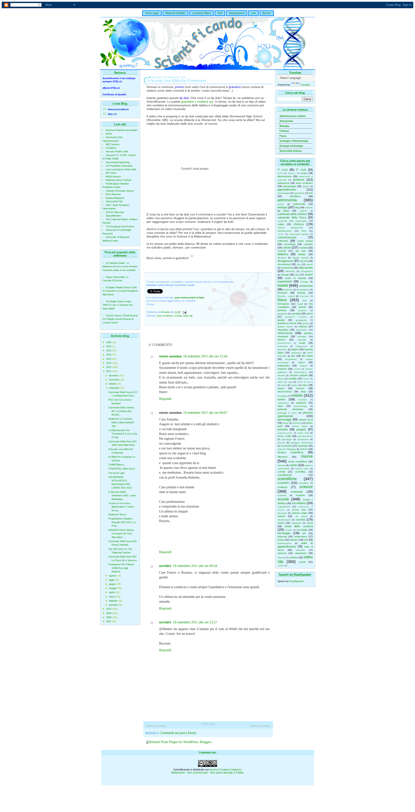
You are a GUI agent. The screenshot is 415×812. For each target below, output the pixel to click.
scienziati (297, 491)
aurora (281, 204)
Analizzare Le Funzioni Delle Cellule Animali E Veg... (121, 422)
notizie (296, 395)
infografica (283, 329)
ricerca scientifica (290, 452)
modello (293, 378)
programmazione (285, 433)
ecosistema (287, 267)
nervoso (300, 388)
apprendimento (287, 189)
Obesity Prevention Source (120, 190)
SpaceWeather (113, 215)
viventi (302, 562)
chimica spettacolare (290, 227)
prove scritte (284, 436)
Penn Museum (113, 194)
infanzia (303, 326)
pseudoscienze (305, 436)
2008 (109, 617)
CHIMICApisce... (117, 464)
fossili (300, 304)
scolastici (282, 495)
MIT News (111, 173)
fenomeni (282, 292)
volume (281, 566)
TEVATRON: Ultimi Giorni (121, 468)
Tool (219, 13)
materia (303, 366)
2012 (109, 367)
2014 (109, 359)
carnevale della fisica (292, 217)
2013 (109, 363)
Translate (305, 84)
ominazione (283, 403)
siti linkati (301, 516)
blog (297, 207)
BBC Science (113, 144)
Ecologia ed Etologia (291, 146)
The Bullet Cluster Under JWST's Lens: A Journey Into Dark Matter (117, 305)
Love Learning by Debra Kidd (121, 169)
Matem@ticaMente (118, 109)
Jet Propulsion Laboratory (119, 165)
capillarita (303, 211)
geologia (296, 313)
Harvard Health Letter (117, 151)
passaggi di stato (287, 413)
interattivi (301, 336)
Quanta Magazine (115, 198)
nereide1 (165, 566)
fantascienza (303, 289)
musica (294, 385)
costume (308, 244)
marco (301, 362)
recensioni (286, 445)
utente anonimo (170, 356)
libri (293, 356)
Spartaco (292, 173)
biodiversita (299, 204)
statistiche (297, 523)
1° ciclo (283, 169)
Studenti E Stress (117, 514)
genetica (282, 310)
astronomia (287, 200)
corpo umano (305, 241)
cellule (281, 224)
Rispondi (165, 399)
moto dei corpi (285, 382)
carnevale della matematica (292, 221)
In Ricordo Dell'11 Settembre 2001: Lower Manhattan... (122, 495)
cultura (287, 247)
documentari (284, 264)
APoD (109, 133)
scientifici (283, 482)
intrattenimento (284, 343)
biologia (282, 207)
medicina (282, 369)
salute (293, 465)
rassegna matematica (301, 442)
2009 (109, 613)
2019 (109, 346)
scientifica (300, 471)
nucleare (302, 399)
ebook (309, 264)
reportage (302, 445)
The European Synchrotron (120, 226)
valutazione (300, 553)
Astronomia (286, 121)
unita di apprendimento (295, 544)
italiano (294, 349)
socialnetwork (284, 520)
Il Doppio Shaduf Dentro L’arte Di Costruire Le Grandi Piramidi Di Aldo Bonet (120, 291)
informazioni (285, 333)
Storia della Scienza (290, 151)
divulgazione (285, 261)
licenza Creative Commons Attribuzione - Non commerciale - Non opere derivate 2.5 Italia (207, 771)
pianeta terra (306, 419)
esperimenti (285, 281)
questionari (302, 439)
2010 (109, 609)
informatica (301, 330)
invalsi (302, 343)
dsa (298, 264)
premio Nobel (300, 426)
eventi (283, 285)
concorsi (283, 240)
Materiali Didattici (175, 13)
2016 (109, 350)
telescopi (282, 536)
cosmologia (289, 244)
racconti (281, 442)
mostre (306, 379)
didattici (302, 254)
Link (253, 13)
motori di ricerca (305, 382)
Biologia (284, 126)
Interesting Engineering (118, 162)
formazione (283, 304)
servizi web (299, 509)
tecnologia (302, 530)
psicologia (287, 439)
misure (281, 378)
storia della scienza (298, 526)
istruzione (282, 349)
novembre (114, 379)
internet (281, 339)
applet (306, 186)
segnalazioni (284, 506)
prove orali (303, 433)
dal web (300, 251)
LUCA (280, 173)
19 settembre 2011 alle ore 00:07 (205, 412)
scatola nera (301, 468)
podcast (297, 423)
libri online (307, 356)
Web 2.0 (112, 114)
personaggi (284, 419)
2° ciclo (301, 169)
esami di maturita (295, 278)
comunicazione (287, 237)
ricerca (303, 449)
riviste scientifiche (297, 461)
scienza (282, 487)
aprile (112, 592)
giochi (310, 313)
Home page (152, 13)
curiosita (303, 247)
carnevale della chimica (292, 214)
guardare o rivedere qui (197, 101)
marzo (112, 596)
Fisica (282, 136)
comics (281, 234)
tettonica (294, 539)
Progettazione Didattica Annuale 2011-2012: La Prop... (122, 522)
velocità (281, 557)
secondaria (298, 503)
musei (284, 385)
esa (297, 274)
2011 (109, 371)
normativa (282, 396)
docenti (304, 261)
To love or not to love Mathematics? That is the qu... (121, 507)
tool (306, 539)
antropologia (289, 186)
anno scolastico (304, 183)
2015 (109, 354)
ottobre (113, 383)
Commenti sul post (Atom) (178, 733)
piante (286, 423)
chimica (298, 224)
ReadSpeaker (296, 581)
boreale (309, 207)
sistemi (281, 516)
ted (304, 533)
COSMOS (111, 148)
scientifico (304, 483)
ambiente (298, 179)
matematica (284, 365)
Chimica (284, 131)
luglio (112, 580)
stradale (288, 530)
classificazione (285, 231)
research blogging (287, 449)
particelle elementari (290, 409)
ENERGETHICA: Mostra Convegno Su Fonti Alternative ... (121, 533)
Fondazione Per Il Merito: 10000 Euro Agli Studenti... (121, 568)
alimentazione (285, 176)
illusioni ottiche (285, 326)
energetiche (307, 271)
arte (311, 193)
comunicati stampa (299, 234)
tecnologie (284, 533)
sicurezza (282, 513)
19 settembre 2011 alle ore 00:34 (195, 566)
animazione (283, 183)
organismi (301, 402)
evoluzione (306, 285)
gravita (305, 323)
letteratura (296, 353)
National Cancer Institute (118, 180)
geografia (282, 313)
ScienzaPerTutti (114, 201)
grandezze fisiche (287, 323)
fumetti (302, 307)
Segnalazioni (236, 13)
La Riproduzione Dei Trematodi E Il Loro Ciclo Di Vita (122, 434)
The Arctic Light (116, 473)
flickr (305, 300)
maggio (113, 588)
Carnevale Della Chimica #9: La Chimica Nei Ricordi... (121, 411)
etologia (304, 281)
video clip (188, 315)
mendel (297, 369)
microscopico (300, 372)
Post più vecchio (260, 726)
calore (286, 210)
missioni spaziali (298, 375)
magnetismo (291, 359)
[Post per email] (184, 312)
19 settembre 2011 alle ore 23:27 (195, 622)
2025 (109, 342)
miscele (281, 375)
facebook (287, 289)
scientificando (285, 475)
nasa (304, 385)
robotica (282, 465)
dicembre (114, 375)
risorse (307, 456)
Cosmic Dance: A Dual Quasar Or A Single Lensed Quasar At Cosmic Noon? (120, 319)
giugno (113, 584)
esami (309, 274)
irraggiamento (301, 346)
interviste (301, 340)
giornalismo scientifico (296, 317)
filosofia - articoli (286, 296)
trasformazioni (284, 543)
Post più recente (156, 726)
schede (281, 471)
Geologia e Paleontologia (293, 141)
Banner (266, 13)
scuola (283, 499)
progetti (301, 429)
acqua (304, 173)
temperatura (300, 536)
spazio (281, 523)
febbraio (113, 600)
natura (281, 388)
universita (300, 550)
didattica (283, 254)
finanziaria (304, 296)
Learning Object (201, 13)
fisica (282, 300)
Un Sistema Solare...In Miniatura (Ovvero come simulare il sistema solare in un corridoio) (119, 266)
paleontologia (300, 406)
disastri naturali (300, 257)
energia (285, 274)
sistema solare (299, 513)
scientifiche (287, 479)
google (281, 320)
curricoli (282, 251)
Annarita (165, 312)
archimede (299, 193)
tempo (281, 539)
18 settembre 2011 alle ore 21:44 (205, 356)
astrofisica (295, 196)
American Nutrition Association (121, 130)
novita (281, 399)
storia (310, 523)
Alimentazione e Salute (292, 116)
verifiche (293, 557)
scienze (306, 487)
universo (282, 553)
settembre (114, 388)
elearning (290, 271)
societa (300, 519)
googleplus (301, 320)
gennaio (113, 604)
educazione (305, 267)
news (303, 391)
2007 (109, 621)
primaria (282, 429)
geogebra (302, 310)
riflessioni (282, 456)
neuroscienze (285, 391)
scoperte (300, 495)
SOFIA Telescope (115, 212)
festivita (301, 292)
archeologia (283, 193)
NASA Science (113, 176)
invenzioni (282, 346)
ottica (280, 406)
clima (303, 231)
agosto (113, 575)
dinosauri (282, 257)
